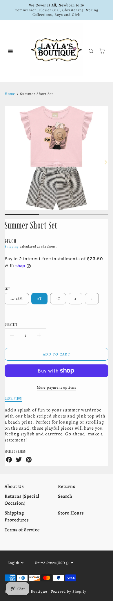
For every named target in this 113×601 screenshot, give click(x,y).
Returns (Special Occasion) (22, 499)
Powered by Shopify (68, 591)
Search (65, 496)
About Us (14, 486)
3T (58, 298)
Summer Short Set (36, 93)
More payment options (56, 387)
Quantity (11, 324)
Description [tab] (13, 398)
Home (10, 93)
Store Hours (71, 513)
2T (39, 298)
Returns (66, 486)
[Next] (105, 162)
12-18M (16, 298)
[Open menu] (10, 51)
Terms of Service (22, 530)
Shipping (12, 246)
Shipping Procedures (17, 516)
